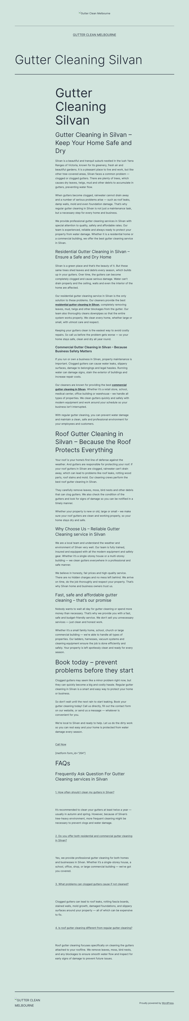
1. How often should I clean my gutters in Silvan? (84, 792)
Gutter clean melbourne (94, 35)
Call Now (60, 744)
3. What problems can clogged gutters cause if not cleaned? (92, 884)
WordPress (168, 1003)
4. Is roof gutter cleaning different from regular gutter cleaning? (93, 927)
